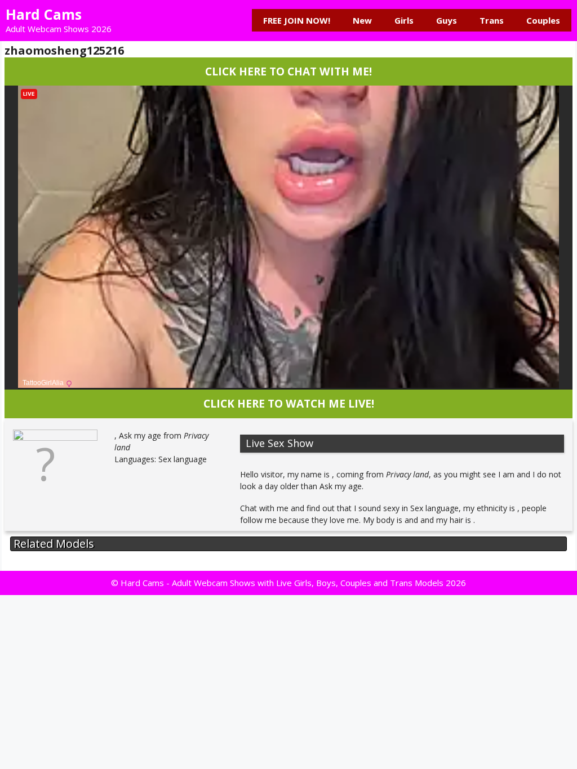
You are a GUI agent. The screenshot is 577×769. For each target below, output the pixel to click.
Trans (492, 20)
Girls (404, 20)
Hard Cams (44, 14)
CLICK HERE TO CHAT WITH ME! (288, 71)
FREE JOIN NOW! (296, 20)
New (362, 20)
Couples (543, 20)
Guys (446, 20)
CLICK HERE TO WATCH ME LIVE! (288, 403)
